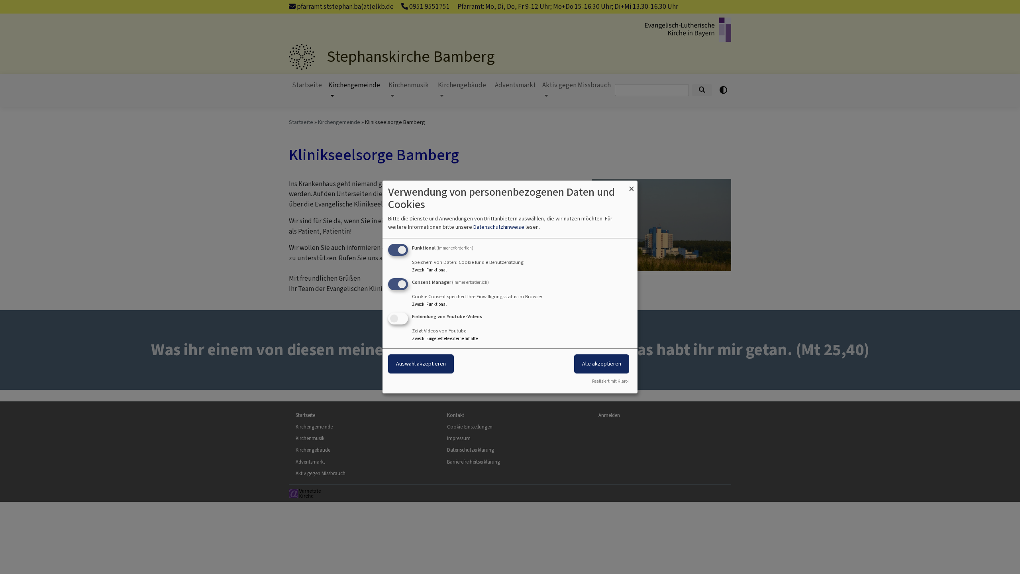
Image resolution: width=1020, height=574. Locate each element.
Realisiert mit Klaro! (610, 381)
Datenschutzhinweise (498, 227)
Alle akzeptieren (601, 364)
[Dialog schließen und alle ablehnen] (632, 186)
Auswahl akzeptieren (421, 364)
